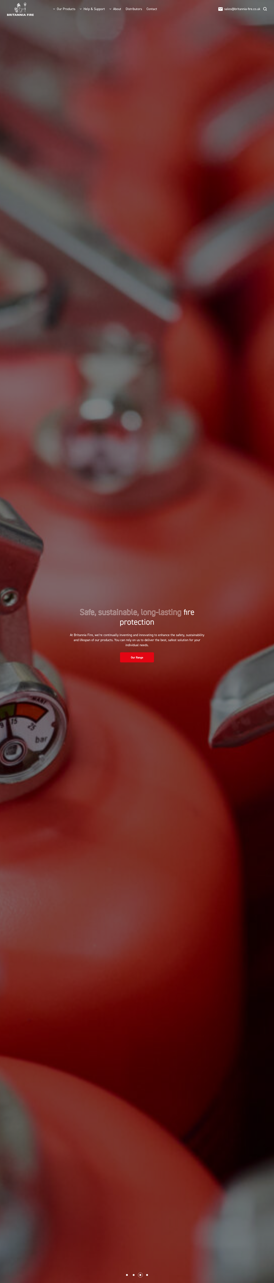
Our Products (66, 9)
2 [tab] (133, 1275)
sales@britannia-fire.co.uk (242, 9)
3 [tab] (140, 1275)
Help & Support (94, 9)
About (117, 9)
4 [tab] (147, 1275)
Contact (152, 9)
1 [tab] (127, 1275)
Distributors (134, 9)
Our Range (137, 657)
